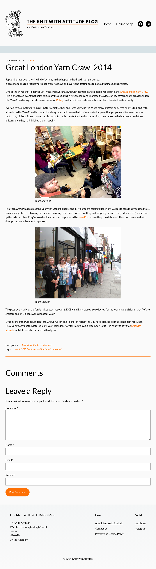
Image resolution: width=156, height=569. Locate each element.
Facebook (140, 523)
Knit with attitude (30, 345)
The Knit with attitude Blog (62, 21)
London (43, 345)
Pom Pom (84, 217)
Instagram (140, 528)
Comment (11, 408)
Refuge (60, 100)
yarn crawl (56, 349)
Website (10, 475)
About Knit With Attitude (109, 523)
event (17, 349)
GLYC (23, 349)
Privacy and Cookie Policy (109, 533)
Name (9, 444)
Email (9, 460)
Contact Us (101, 528)
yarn (50, 345)
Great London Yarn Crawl (134, 91)
